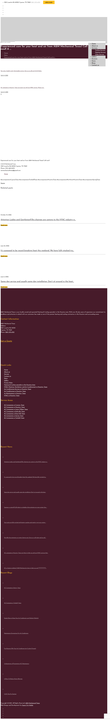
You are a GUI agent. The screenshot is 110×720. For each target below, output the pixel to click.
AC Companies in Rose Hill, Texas (14, 413)
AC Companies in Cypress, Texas (14, 405)
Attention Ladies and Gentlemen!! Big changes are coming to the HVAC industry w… (38, 220)
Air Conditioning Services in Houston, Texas (17, 389)
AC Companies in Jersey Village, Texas (16, 409)
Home (6, 53)
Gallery (6, 380)
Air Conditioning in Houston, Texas (15, 391)
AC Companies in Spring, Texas (13, 416)
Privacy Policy (8, 382)
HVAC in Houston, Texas (11, 395)
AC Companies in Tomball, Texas (14, 418)
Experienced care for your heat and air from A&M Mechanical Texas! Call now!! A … (30, 57)
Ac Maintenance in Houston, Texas (15, 393)
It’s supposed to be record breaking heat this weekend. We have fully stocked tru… (37, 251)
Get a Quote (6, 341)
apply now (48, 2)
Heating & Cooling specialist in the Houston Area (19, 385)
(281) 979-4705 (35, 2)
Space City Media (27, 705)
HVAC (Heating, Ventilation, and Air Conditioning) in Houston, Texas (25, 387)
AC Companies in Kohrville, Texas (14, 411)
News (6, 55)
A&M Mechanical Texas (32, 703)
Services (6, 374)
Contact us (7, 376)
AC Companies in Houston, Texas (14, 407)
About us (7, 372)
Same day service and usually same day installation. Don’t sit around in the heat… (37, 282)
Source (3, 183)
